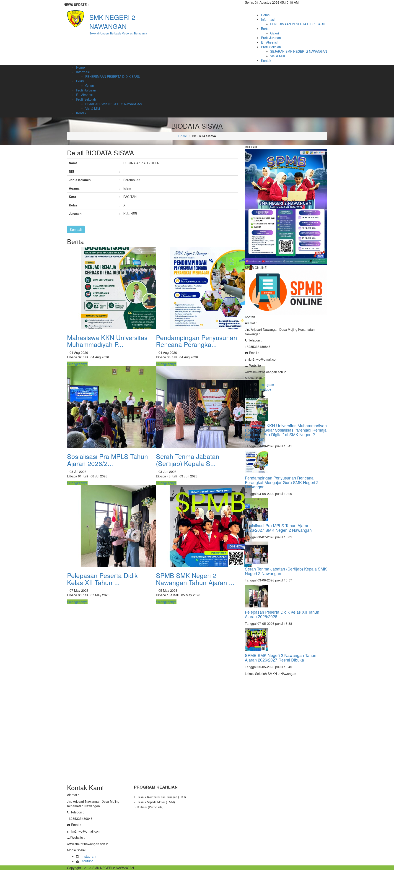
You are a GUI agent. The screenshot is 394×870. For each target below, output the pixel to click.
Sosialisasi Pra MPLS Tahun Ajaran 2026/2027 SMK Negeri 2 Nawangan (278, 527)
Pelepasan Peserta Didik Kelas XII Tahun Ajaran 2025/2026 (282, 614)
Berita (265, 28)
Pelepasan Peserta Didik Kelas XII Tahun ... (102, 579)
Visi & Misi (277, 56)
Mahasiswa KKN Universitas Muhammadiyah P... (107, 341)
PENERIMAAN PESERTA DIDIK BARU (297, 24)
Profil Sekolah (271, 46)
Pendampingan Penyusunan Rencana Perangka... (196, 341)
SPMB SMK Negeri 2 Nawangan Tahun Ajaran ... (195, 579)
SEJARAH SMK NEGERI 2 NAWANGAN (298, 51)
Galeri (274, 33)
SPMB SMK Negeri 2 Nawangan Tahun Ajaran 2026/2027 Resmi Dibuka (280, 657)
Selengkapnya (77, 364)
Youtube (265, 389)
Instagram (266, 384)
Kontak (266, 60)
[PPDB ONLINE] (286, 291)
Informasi (268, 19)
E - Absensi (269, 42)
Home (265, 15)
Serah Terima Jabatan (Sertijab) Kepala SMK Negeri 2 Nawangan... (148, 4)
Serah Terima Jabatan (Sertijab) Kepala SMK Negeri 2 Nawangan (286, 571)
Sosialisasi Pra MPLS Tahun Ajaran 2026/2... (107, 460)
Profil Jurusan (271, 37)
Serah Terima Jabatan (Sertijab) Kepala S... (187, 460)
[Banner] (286, 206)
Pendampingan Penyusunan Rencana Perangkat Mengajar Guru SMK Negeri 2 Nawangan (282, 482)
